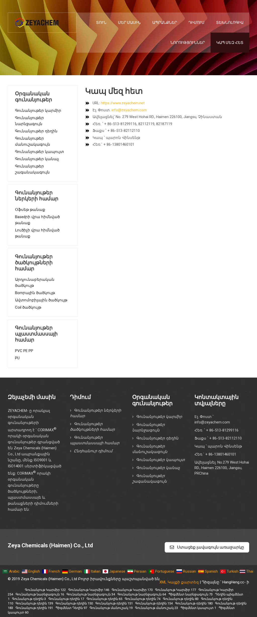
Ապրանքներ (164, 22)
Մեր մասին (129, 22)
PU (17, 358)
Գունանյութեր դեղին (36, 131)
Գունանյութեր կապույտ (39, 151)
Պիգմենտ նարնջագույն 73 (190, 594)
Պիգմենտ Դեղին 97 (71, 608)
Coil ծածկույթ (28, 307)
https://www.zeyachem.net (122, 103)
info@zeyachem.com (129, 110)
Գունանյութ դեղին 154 (154, 603)
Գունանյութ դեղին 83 (181, 599)
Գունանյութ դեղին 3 (29, 599)
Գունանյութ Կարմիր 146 (88, 590)
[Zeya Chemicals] (37, 20)
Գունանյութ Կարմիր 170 (132, 590)
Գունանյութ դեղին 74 (142, 599)
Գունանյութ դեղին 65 (104, 599)
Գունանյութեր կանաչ (37, 159)
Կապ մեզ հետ (229, 42)
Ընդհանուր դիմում (93, 451)
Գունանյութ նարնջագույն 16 (40, 594)
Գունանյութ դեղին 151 (114, 603)
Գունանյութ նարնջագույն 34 (91, 594)
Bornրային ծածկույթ (35, 293)
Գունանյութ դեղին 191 (34, 608)
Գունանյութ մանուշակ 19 (111, 608)
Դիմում (196, 22)
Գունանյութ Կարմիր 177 (175, 590)
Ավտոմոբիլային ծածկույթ (41, 300)
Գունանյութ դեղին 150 (74, 603)
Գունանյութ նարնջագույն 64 (141, 594)
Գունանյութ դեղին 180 (194, 603)
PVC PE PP (24, 350)
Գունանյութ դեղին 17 (66, 599)
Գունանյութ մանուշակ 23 (156, 608)
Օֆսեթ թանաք (30, 209)
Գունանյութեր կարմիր (38, 110)
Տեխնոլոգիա (229, 22)
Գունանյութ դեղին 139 (34, 603)
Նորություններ (187, 42)
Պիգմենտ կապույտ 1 (198, 608)
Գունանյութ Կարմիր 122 (45, 590)
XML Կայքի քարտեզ (179, 582)
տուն (101, 22)
